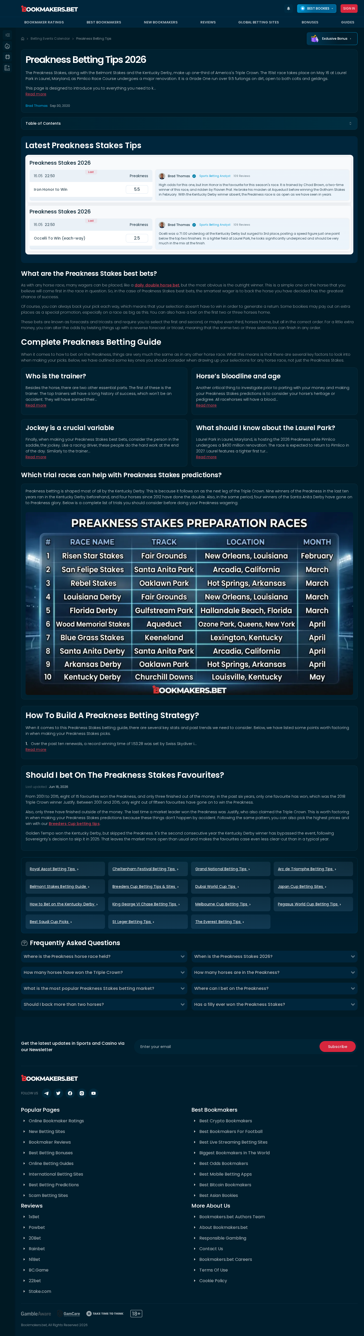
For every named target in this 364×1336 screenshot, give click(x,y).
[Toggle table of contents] (350, 123)
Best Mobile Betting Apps (225, 1174)
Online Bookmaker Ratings (56, 1121)
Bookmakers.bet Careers (225, 1259)
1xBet (34, 1217)
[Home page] (22, 38)
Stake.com (40, 1291)
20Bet (35, 1238)
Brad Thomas (37, 105)
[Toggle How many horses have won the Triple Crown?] (182, 972)
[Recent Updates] (288, 8)
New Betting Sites (47, 1131)
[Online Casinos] (7, 57)
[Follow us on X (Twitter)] (58, 1093)
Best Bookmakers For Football (230, 1131)
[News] (7, 67)
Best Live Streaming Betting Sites (233, 1142)
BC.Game (38, 1270)
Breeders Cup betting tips (74, 823)
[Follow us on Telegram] (46, 1093)
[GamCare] (68, 1313)
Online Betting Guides (51, 1163)
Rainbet (37, 1249)
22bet (35, 1281)
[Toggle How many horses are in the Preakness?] (353, 972)
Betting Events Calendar (50, 38)
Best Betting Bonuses (51, 1153)
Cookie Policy (213, 1281)
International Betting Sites (56, 1174)
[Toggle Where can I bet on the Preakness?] (353, 988)
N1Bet (34, 1259)
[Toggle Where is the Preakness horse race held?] (182, 956)
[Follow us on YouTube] (93, 1093)
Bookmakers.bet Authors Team (232, 1217)
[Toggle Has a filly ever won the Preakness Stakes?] (353, 1004)
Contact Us (211, 1249)
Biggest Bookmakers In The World (234, 1153)
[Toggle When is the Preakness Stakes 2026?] (353, 956)
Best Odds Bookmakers (223, 1163)
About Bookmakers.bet (223, 1227)
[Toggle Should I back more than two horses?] (182, 1004)
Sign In (349, 8)
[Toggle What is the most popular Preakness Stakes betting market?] (182, 988)
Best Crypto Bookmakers (225, 1121)
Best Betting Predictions (54, 1185)
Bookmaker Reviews (50, 1142)
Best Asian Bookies (218, 1195)
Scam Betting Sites (48, 1195)
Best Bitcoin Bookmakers (225, 1185)
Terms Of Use (213, 1270)
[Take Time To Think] (105, 1313)
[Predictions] (7, 46)
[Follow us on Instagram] (82, 1093)
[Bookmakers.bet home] (49, 8)
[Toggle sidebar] (7, 35)
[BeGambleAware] (36, 1313)
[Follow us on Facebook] (70, 1093)
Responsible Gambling (222, 1238)
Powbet (37, 1227)
